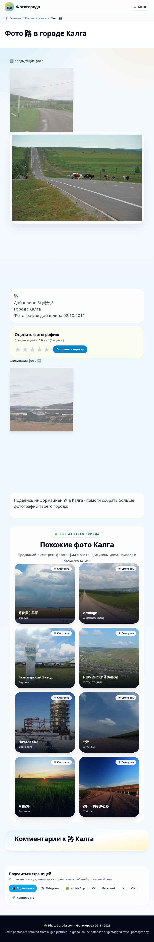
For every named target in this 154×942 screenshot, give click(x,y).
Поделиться (23, 888)
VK (93, 888)
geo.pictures (58, 932)
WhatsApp (75, 888)
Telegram (50, 888)
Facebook (109, 888)
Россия (29, 18)
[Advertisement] (77, 256)
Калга (43, 18)
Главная (15, 18)
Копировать (23, 897)
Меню (140, 7)
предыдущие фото (29, 61)
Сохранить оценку (70, 349)
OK (133, 888)
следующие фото (23, 360)
